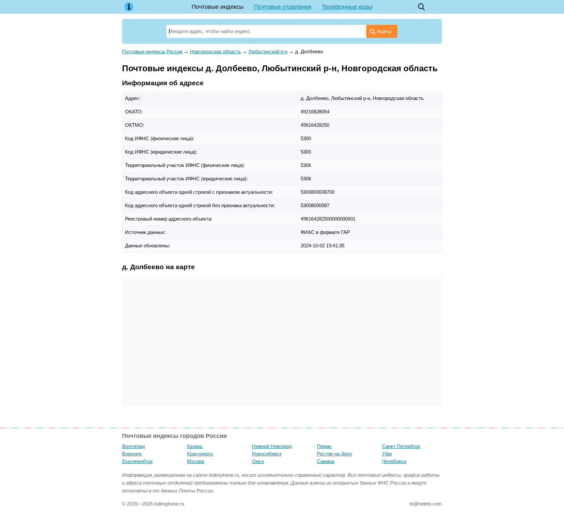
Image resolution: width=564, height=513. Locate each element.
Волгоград (133, 446)
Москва (195, 461)
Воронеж (132, 453)
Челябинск (394, 461)
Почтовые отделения (282, 7)
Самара (325, 461)
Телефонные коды (347, 7)
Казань (195, 446)
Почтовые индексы (217, 7)
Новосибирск (267, 453)
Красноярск (200, 453)
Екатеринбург (137, 461)
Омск (258, 461)
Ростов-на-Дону (334, 453)
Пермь (324, 446)
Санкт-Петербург (401, 446)
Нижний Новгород (272, 446)
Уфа (387, 453)
